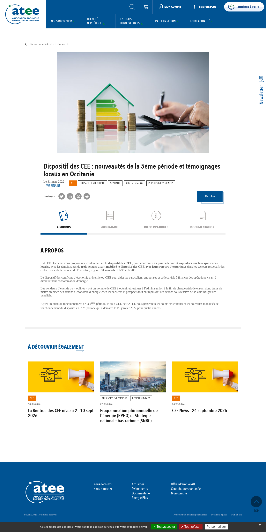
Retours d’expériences (160, 183)
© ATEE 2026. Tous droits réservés (40, 514)
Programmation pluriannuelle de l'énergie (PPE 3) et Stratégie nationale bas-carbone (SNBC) (129, 415)
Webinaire (53, 185)
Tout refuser (192, 526)
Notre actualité (200, 21)
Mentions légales (219, 514)
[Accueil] (22, 14)
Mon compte (179, 493)
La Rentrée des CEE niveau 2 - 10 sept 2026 (60, 413)
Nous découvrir (61, 21)
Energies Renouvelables (130, 21)
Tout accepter (165, 526)
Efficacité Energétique (94, 21)
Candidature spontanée (186, 489)
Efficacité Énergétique (92, 183)
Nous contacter (102, 489)
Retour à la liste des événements (49, 44)
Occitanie (115, 183)
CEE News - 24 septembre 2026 (199, 410)
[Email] (78, 196)
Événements (140, 489)
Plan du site (236, 514)
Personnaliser (216, 526)
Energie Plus (140, 498)
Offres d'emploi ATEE (184, 484)
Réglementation (134, 183)
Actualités (138, 484)
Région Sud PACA (141, 398)
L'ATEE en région (165, 21)
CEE (73, 183)
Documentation (141, 493)
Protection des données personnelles (190, 514)
